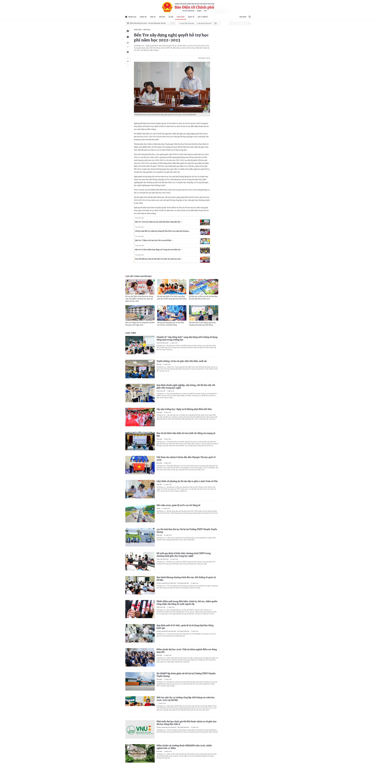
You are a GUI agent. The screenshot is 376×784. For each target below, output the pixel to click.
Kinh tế (152, 17)
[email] (215, 23)
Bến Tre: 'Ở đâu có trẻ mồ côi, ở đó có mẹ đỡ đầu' (153, 240)
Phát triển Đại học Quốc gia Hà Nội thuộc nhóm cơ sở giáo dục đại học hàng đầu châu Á (187, 722)
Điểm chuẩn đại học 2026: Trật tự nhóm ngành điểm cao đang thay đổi (187, 650)
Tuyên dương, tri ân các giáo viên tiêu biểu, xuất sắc (182, 361)
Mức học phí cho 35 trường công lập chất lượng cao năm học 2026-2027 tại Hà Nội (186, 698)
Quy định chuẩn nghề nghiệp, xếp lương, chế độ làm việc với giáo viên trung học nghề (186, 386)
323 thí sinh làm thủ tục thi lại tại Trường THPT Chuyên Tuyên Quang (187, 530)
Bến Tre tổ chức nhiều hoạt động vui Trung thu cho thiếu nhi (157, 249)
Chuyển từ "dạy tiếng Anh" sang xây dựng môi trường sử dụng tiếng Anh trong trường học (187, 338)
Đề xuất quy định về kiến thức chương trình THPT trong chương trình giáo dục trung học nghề (184, 554)
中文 (205, 10)
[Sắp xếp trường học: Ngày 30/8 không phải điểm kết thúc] (140, 417)
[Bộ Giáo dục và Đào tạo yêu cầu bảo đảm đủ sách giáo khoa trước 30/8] (203, 286)
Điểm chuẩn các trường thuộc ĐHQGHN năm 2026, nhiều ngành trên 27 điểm (184, 746)
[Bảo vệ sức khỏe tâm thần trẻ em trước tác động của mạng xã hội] (140, 441)
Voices (159, 508)
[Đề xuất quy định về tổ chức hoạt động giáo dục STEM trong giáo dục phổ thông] (171, 286)
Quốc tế (191, 17)
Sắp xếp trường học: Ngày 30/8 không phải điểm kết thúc (184, 409)
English (199, 10)
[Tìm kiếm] (250, 17)
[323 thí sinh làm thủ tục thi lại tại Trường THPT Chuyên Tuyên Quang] (140, 537)
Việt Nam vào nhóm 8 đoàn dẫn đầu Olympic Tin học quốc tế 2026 (186, 458)
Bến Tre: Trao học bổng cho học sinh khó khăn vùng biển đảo (157, 222)
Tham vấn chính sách (163, 343)
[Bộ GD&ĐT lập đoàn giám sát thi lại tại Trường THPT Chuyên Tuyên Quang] (140, 681)
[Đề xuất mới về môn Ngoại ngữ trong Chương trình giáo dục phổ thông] (203, 313)
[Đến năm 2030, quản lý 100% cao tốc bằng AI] (140, 513)
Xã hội (171, 17)
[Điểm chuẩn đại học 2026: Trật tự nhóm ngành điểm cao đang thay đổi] (140, 657)
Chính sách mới (161, 391)
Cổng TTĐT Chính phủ (187, 23)
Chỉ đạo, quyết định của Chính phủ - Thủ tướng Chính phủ (173, 583)
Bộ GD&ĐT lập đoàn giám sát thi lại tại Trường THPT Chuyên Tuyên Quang (186, 674)
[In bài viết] (127, 52)
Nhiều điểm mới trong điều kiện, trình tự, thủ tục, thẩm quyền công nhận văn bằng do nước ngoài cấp (187, 602)
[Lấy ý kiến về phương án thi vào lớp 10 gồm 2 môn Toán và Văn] (140, 489)
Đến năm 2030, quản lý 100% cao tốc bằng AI (178, 505)
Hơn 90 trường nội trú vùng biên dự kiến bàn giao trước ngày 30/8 (140, 324)
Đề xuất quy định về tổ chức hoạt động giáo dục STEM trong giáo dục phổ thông (171, 297)
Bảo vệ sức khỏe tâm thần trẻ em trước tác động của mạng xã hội (186, 434)
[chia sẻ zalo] (127, 37)
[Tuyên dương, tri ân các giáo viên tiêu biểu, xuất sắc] (140, 369)
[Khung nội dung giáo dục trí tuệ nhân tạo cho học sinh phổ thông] (171, 313)
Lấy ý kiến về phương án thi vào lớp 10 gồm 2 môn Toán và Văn (187, 481)
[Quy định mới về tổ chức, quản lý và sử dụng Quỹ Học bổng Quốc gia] (140, 633)
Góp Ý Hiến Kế (203, 17)
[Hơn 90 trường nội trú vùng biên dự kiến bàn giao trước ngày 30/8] (140, 313)
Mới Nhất (243, 17)
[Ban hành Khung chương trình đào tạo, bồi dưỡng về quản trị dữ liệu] (140, 585)
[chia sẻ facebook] (127, 31)
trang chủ (132, 17)
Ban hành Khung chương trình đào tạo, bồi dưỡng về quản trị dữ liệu (186, 578)
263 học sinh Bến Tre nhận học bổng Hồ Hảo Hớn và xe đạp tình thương (161, 231)
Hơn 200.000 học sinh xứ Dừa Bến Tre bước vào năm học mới (157, 259)
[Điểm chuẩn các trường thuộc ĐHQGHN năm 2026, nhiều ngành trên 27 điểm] (140, 753)
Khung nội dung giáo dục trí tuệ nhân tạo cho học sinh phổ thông (170, 324)
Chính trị (143, 17)
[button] (171, 23)
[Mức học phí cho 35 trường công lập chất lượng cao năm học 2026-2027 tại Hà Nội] (140, 705)
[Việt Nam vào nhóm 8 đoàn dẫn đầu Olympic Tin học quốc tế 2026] (140, 465)
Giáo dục (147, 29)
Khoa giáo (180, 17)
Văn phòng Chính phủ (204, 23)
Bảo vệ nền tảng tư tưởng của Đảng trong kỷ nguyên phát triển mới (149, 23)
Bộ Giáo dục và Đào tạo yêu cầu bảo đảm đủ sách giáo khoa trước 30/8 (203, 297)
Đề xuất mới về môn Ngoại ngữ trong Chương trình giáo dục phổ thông (202, 324)
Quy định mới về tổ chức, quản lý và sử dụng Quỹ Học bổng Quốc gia (185, 626)
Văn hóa (162, 17)
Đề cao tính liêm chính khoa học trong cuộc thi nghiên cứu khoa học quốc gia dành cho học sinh (139, 298)
